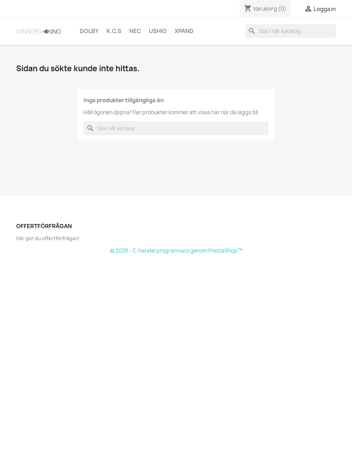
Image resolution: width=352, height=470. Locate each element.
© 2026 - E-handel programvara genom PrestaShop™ (176, 250)
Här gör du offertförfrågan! (48, 238)
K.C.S (114, 31)
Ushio (158, 31)
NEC (135, 31)
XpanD (184, 31)
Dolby (89, 31)
